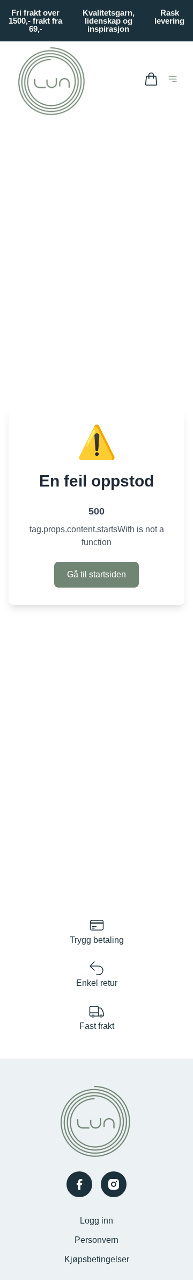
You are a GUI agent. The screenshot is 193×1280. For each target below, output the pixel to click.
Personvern (96, 1240)
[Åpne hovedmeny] (174, 80)
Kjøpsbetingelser (96, 1259)
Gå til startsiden (96, 574)
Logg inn (96, 1220)
